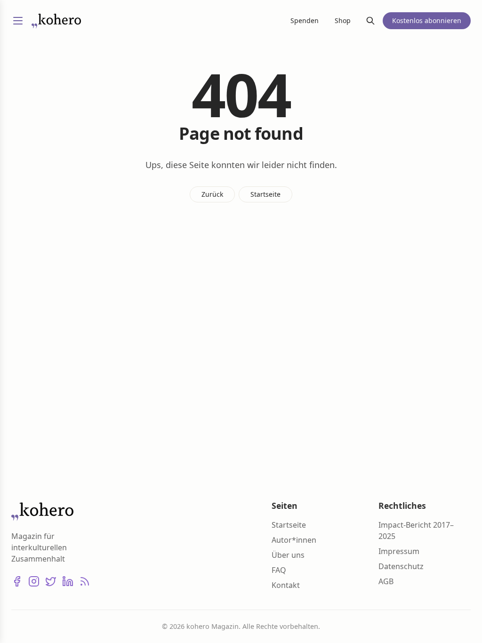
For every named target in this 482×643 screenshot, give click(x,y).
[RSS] (84, 581)
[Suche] (370, 20)
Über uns (288, 555)
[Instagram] (34, 581)
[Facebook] (17, 581)
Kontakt (286, 585)
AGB (386, 581)
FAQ (279, 570)
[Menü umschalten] (17, 20)
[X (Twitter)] (50, 581)
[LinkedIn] (67, 581)
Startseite (265, 194)
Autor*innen (294, 540)
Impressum (398, 551)
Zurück (212, 194)
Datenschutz (401, 566)
